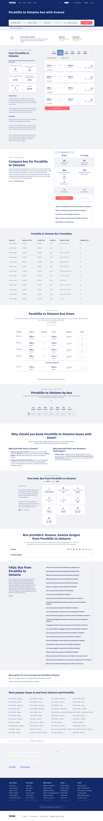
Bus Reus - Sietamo (78, 722)
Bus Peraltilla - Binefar (15, 702)
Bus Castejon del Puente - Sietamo (82, 729)
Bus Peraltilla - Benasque (37, 709)
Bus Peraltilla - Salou (78, 702)
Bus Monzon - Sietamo (79, 719)
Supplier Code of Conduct (57, 816)
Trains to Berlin (13, 795)
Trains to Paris (13, 790)
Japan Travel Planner (84, 788)
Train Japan (12, 786)
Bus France (29, 788)
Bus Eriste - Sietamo (57, 732)
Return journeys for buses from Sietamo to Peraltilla (24, 681)
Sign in (92, 2)
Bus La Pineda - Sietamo (58, 726)
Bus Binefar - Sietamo (58, 719)
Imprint (25, 816)
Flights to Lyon (47, 788)
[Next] (91, 52)
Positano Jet (64, 795)
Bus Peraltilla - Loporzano (16, 705)
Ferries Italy (63, 793)
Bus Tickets (29, 783)
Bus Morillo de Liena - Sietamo (38, 732)
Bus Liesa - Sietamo (57, 722)
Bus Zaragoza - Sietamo (58, 715)
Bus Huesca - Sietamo (79, 715)
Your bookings (77, 2)
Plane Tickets (47, 783)
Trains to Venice (13, 793)
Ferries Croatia (64, 788)
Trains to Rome (13, 788)
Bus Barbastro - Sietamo (15, 719)
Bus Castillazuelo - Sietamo (16, 726)
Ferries (35, 2)
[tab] (52, 57)
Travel (79, 783)
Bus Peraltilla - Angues (15, 712)
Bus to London (30, 793)
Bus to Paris (29, 795)
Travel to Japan (82, 793)
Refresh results (50, 325)
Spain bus (29, 786)
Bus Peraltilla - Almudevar (37, 705)
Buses (24, 2)
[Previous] (28, 408)
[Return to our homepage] (13, 3)
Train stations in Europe (85, 790)
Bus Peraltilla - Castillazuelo (59, 709)
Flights (29, 2)
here (64, 379)
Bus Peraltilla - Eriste (36, 715)
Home (10, 741)
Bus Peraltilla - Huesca (36, 698)
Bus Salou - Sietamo (14, 722)
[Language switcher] (67, 3)
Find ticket (15, 71)
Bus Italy (28, 790)
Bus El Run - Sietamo (79, 732)
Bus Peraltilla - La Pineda (80, 709)
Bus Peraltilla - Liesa (57, 705)
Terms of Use (33, 816)
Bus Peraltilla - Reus (14, 709)
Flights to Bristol (48, 795)
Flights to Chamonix (49, 786)
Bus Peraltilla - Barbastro (59, 698)
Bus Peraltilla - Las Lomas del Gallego (62, 712)
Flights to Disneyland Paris (51, 793)
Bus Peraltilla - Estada (15, 715)
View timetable (15, 90)
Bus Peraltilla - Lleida (79, 698)
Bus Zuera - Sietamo (35, 729)
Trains (19, 2)
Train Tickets (13, 783)
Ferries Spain (64, 790)
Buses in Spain (23, 741)
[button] (48, 23)
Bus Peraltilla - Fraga (79, 705)
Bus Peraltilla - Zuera (36, 712)
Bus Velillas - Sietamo (15, 729)
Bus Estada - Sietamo (15, 732)
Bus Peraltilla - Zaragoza (15, 698)
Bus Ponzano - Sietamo (36, 726)
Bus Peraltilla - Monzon (58, 702)
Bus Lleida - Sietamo (35, 719)
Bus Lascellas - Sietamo (79, 726)
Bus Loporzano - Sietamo (37, 722)
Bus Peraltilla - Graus (36, 702)
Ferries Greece (64, 786)
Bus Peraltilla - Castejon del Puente (83, 712)
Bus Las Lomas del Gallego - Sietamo (62, 729)
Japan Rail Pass (82, 786)
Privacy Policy (44, 816)
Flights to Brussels (48, 790)
